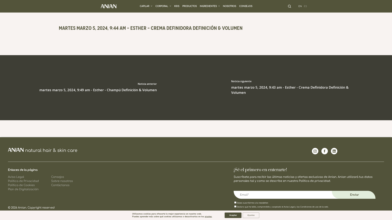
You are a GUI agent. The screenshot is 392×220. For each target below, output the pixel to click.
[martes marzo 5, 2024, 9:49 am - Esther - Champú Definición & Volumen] (98, 87)
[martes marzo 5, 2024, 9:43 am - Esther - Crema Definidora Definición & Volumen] (294, 87)
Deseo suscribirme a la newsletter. (252, 203)
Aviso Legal (289, 207)
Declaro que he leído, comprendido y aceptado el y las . (282, 207)
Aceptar (233, 215)
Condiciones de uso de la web (314, 207)
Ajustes (251, 215)
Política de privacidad (314, 180)
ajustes (208, 216)
